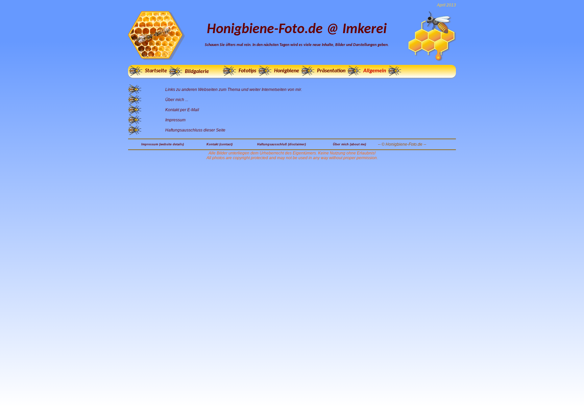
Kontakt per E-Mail (182, 109)
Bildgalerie (197, 71)
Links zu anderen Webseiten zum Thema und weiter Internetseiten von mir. (233, 89)
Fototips (247, 71)
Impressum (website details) (162, 144)
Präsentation (331, 71)
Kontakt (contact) (219, 144)
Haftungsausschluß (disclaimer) (281, 144)
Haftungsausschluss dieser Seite (195, 130)
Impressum (175, 120)
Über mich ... (176, 99)
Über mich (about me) (349, 144)
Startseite (156, 71)
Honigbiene (286, 71)
